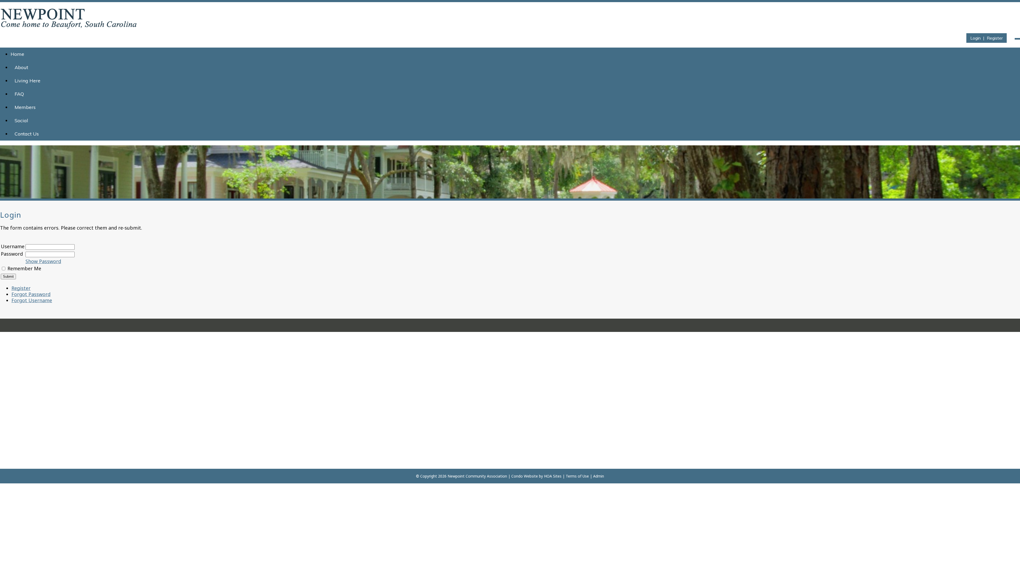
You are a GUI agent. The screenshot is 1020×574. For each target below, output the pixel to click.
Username (12, 246)
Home (17, 54)
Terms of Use (577, 476)
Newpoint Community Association (477, 476)
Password (12, 254)
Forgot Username (31, 300)
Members (25, 107)
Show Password (43, 261)
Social (21, 120)
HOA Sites (553, 476)
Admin (598, 476)
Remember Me (24, 268)
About (21, 67)
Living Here (27, 81)
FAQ (19, 94)
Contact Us (27, 134)
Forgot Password (30, 294)
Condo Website (524, 476)
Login (975, 38)
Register (995, 38)
